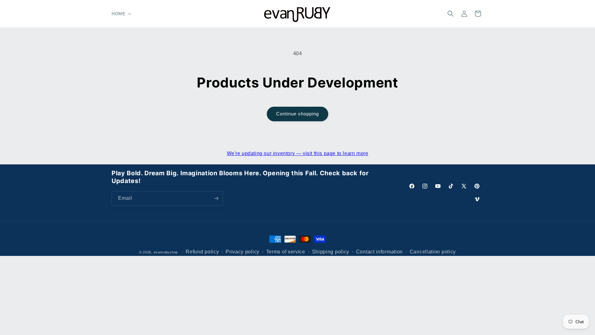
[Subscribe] (216, 198)
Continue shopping (297, 113)
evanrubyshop (166, 252)
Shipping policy (331, 251)
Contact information (379, 251)
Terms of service (285, 251)
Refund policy (202, 251)
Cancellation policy (433, 251)
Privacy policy (242, 251)
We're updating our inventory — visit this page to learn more (297, 153)
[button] (121, 13)
